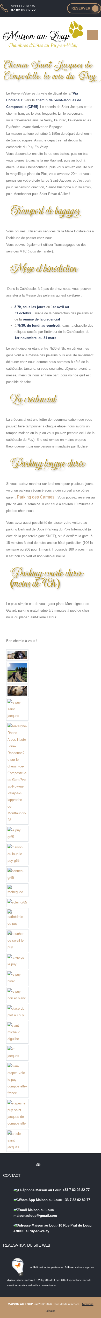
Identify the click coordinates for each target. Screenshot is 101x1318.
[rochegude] (17, 890)
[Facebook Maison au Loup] (17, 1164)
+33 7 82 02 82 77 (75, 1190)
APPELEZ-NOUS (23, 6)
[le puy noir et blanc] (17, 995)
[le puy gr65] (17, 834)
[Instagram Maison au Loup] (7, 1164)
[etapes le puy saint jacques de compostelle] (17, 1113)
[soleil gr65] (17, 902)
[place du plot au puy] (17, 1012)
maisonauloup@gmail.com (35, 1216)
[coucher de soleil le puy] (17, 940)
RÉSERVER (80, 8)
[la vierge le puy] (17, 961)
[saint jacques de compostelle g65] (17, 673)
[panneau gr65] (17, 874)
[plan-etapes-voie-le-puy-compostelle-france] (17, 1080)
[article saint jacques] (17, 1140)
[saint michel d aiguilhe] (17, 1032)
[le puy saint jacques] (17, 709)
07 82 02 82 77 (23, 10)
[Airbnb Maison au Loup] (28, 1164)
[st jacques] (17, 1053)
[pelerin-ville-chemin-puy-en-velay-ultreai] (17, 655)
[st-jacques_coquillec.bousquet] (17, 691)
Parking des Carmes (35, 497)
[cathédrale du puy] (17, 918)
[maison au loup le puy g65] (17, 854)
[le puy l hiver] (17, 978)
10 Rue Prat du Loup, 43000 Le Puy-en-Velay (52, 1228)
